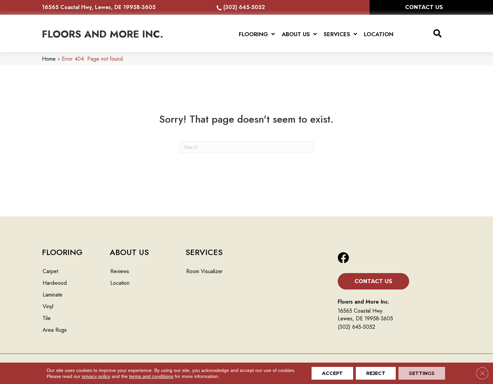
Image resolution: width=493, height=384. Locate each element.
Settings (422, 373)
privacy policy (96, 376)
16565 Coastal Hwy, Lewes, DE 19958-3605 (99, 7)
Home (49, 59)
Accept (332, 373)
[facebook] (343, 258)
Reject (375, 373)
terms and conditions (151, 376)
